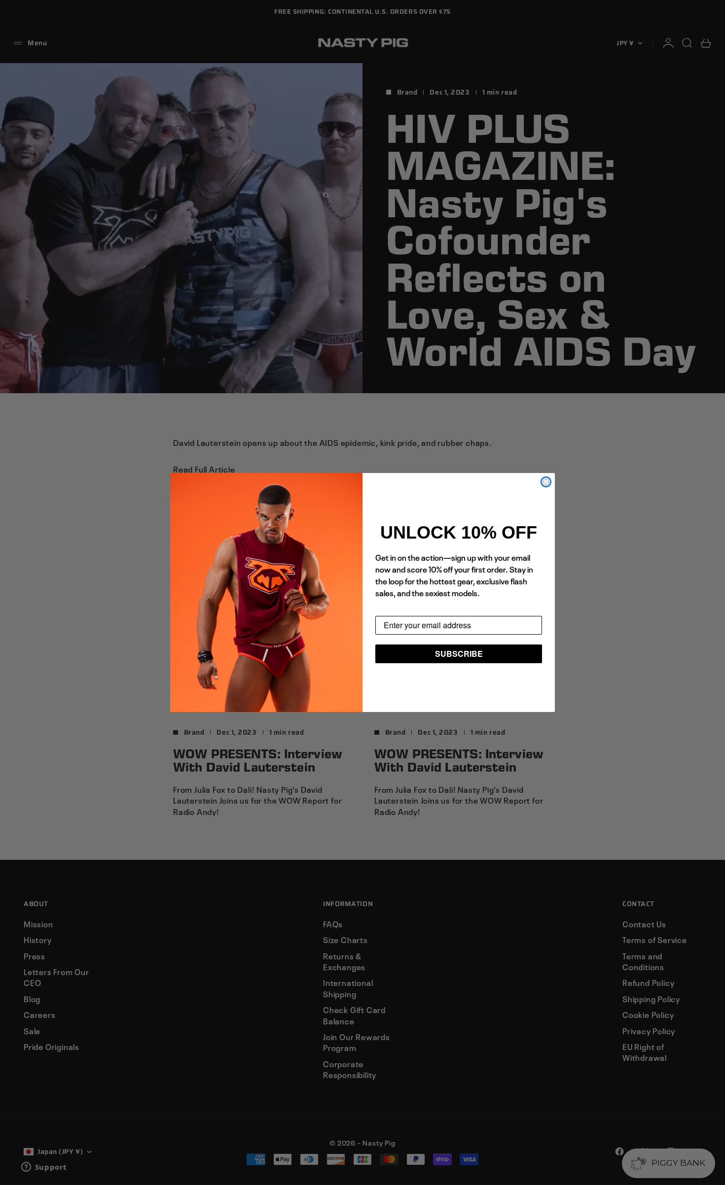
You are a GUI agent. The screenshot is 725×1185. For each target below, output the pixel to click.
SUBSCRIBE (459, 653)
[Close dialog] (546, 482)
